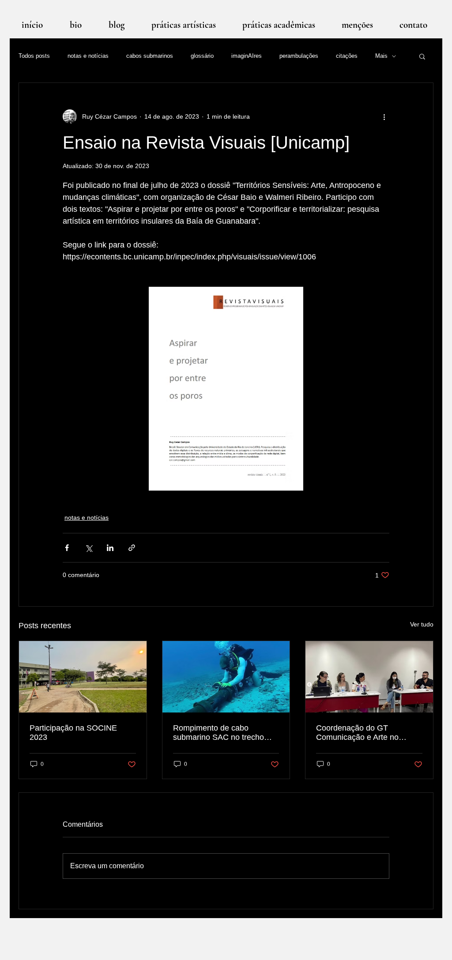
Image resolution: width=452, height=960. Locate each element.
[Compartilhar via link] (132, 548)
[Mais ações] (384, 116)
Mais (381, 55)
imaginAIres (246, 55)
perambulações (298, 55)
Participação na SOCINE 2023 (73, 733)
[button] (422, 56)
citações (347, 55)
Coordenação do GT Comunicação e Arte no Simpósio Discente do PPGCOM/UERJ (357, 733)
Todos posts (34, 55)
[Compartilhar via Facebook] (67, 548)
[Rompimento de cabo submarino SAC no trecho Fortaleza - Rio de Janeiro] (226, 676)
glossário (202, 55)
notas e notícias (88, 55)
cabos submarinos (149, 55)
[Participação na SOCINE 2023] (83, 676)
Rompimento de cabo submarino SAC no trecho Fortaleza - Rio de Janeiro (218, 733)
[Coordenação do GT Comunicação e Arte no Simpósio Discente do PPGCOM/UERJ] (369, 676)
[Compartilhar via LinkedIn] (110, 548)
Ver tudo (421, 624)
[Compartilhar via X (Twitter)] (88, 548)
